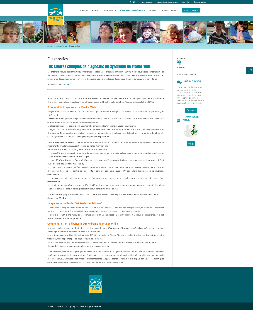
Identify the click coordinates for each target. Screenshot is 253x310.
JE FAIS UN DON (191, 10)
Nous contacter (147, 2)
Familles (152, 10)
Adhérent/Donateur (89, 10)
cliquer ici (67, 84)
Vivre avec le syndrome (131, 10)
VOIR (191, 144)
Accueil (50, 46)
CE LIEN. (63, 198)
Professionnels (169, 10)
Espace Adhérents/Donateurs (167, 2)
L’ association (108, 10)
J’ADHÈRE (191, 110)
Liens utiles (185, 2)
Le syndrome (61, 46)
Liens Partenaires (200, 2)
